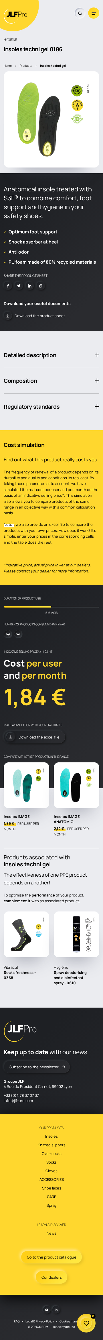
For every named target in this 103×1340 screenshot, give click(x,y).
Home (8, 66)
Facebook (8, 286)
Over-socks (52, 1153)
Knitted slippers (52, 1144)
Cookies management (74, 1321)
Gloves (51, 1170)
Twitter (19, 286)
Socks (51, 1162)
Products (26, 66)
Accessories (51, 1179)
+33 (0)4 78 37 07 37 (21, 1095)
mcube (70, 1327)
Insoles (51, 1136)
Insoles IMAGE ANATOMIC (67, 819)
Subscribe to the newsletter (34, 1066)
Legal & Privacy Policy (39, 1321)
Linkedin (30, 286)
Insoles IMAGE (17, 816)
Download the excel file (39, 737)
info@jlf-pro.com (18, 1100)
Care (51, 1196)
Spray (52, 1205)
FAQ (17, 1321)
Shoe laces (51, 1188)
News (51, 1233)
